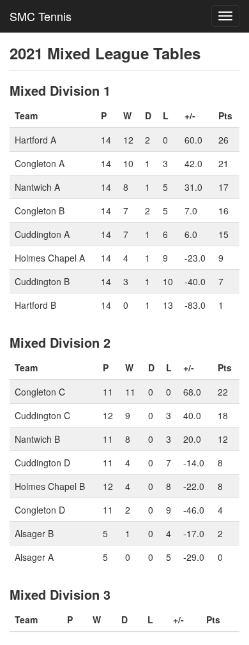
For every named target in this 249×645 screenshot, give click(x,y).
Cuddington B (42, 281)
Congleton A (39, 163)
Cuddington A (42, 234)
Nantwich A (37, 187)
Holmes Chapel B (50, 486)
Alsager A (34, 557)
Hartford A (35, 139)
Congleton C (40, 391)
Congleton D (40, 509)
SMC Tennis (41, 16)
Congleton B (39, 210)
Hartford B (35, 305)
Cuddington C (42, 415)
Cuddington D (42, 462)
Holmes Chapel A (50, 257)
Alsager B (34, 533)
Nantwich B (37, 439)
